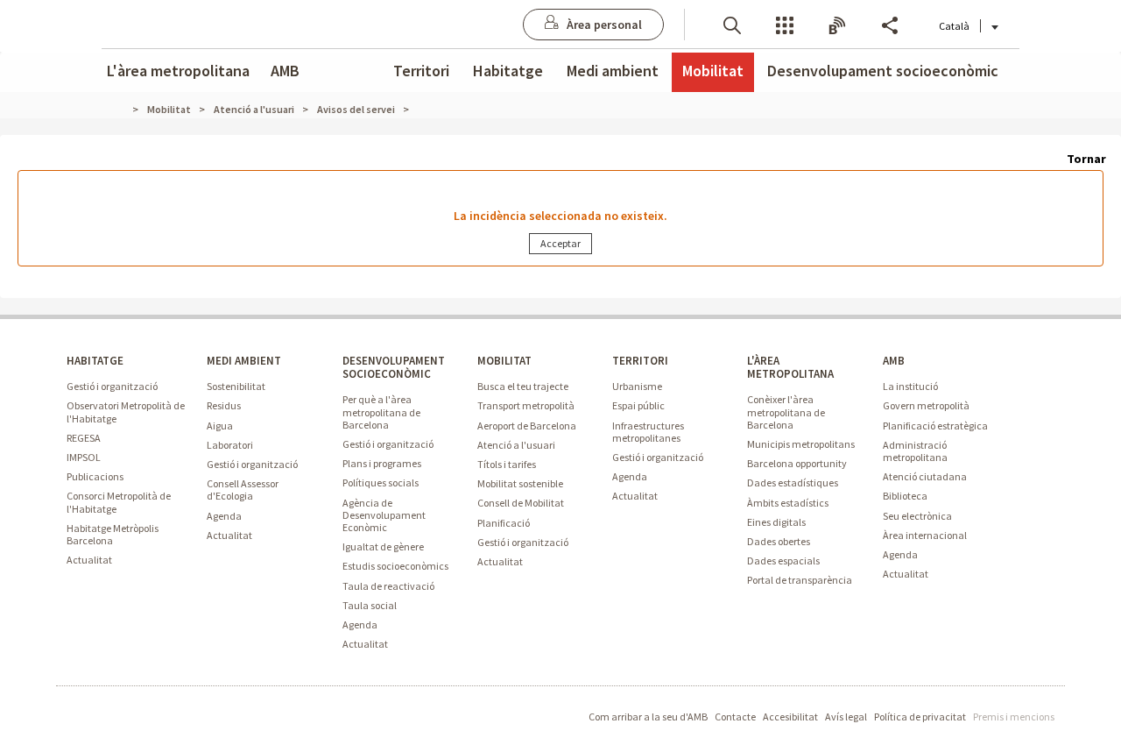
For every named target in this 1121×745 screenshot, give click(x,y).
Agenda (224, 515)
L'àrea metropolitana (178, 70)
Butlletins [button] (837, 24)
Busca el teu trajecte (522, 386)
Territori (421, 70)
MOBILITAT (504, 360)
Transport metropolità (526, 405)
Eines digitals (776, 522)
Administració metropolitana (915, 451)
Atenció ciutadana (925, 476)
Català (954, 25)
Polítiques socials (380, 482)
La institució (910, 386)
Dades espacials (783, 560)
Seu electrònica (917, 515)
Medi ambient (613, 70)
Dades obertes (778, 541)
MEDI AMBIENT (244, 360)
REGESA (84, 437)
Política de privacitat (920, 716)
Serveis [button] (784, 24)
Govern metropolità (926, 405)
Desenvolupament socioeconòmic (882, 70)
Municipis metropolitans (801, 444)
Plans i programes (381, 463)
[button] (732, 24)
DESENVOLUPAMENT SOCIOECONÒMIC (393, 367)
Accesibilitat (790, 716)
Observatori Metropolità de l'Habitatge (126, 411)
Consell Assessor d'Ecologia (242, 489)
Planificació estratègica (935, 425)
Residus (224, 405)
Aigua (220, 425)
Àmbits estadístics (787, 502)
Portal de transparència (799, 579)
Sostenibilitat (236, 386)
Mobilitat (713, 70)
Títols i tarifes (506, 464)
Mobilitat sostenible (520, 483)
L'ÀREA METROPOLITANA (790, 367)
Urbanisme (637, 386)
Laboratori (230, 444)
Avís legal (846, 716)
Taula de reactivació (388, 585)
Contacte (735, 716)
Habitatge (508, 70)
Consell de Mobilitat (520, 502)
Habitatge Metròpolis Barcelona (113, 534)
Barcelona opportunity (797, 463)
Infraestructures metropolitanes (648, 431)
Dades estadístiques (792, 482)
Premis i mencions (1013, 716)
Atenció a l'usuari (516, 444)
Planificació (503, 522)
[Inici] (125, 109)
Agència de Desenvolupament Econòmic (384, 515)
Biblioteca (905, 495)
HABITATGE (95, 360)
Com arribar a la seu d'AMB (648, 716)
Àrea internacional (925, 535)
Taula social (369, 605)
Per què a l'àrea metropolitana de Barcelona (381, 411)
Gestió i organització (112, 386)
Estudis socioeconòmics (395, 565)
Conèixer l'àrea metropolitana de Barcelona (786, 411)
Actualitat (89, 559)
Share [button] (890, 24)
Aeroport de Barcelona (526, 425)
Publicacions (95, 476)
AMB (285, 70)
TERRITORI (640, 360)
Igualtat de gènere (383, 546)
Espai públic (638, 405)
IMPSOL (84, 457)
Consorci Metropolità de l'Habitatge (119, 501)
